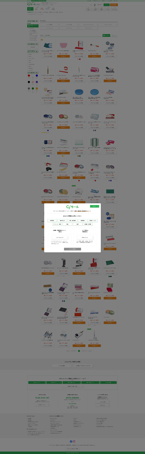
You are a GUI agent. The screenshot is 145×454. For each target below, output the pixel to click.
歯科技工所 (62, 220)
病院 (67, 224)
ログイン (94, 206)
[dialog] (72, 227)
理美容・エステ (93, 220)
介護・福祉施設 (72, 220)
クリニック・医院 (57, 224)
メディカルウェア (59, 237)
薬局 (78, 224)
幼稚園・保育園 (88, 224)
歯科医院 (52, 220)
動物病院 (83, 220)
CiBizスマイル (85, 237)
